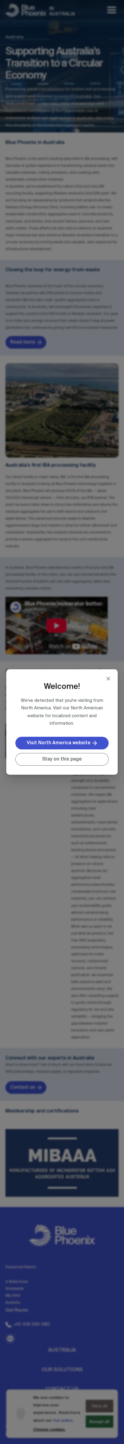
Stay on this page (62, 759)
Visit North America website (59, 742)
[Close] (108, 678)
